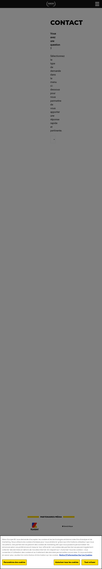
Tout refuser (89, 562)
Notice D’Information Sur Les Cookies (75, 555)
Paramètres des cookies (14, 562)
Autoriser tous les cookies (66, 562)
